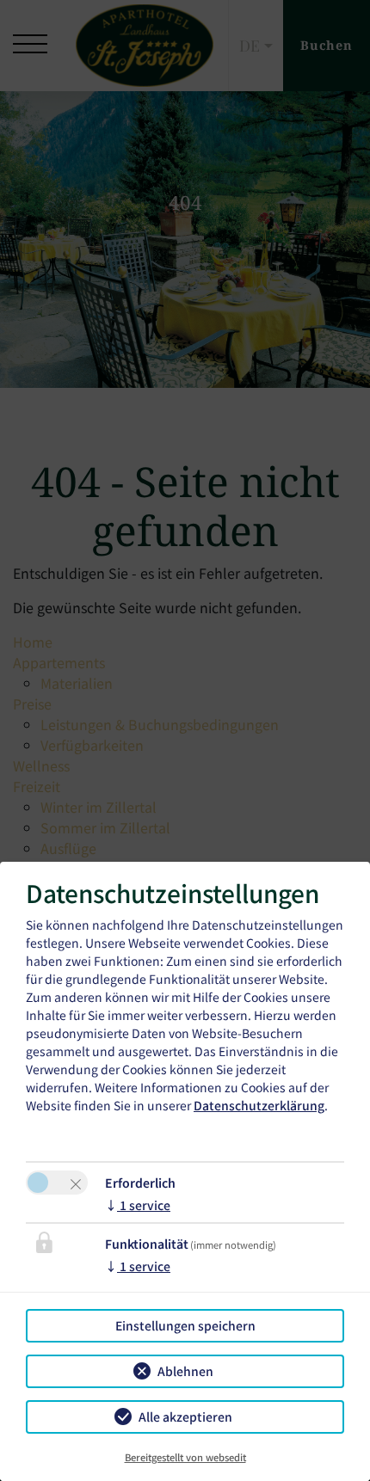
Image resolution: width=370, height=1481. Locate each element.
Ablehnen (185, 1371)
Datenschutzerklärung (259, 1105)
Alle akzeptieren (185, 1416)
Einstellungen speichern (185, 1325)
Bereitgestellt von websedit (185, 1457)
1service (137, 1205)
